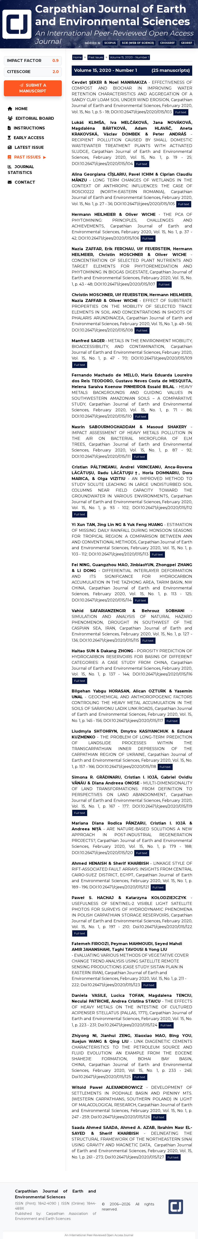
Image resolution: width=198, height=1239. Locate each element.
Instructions (29, 128)
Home (21, 108)
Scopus (110, 43)
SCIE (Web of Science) (138, 43)
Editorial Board (34, 118)
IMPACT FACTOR (24, 60)
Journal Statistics (21, 170)
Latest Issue (29, 147)
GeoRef (186, 43)
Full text (180, 112)
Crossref (167, 43)
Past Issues (27, 157)
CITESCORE (18, 71)
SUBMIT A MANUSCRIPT (32, 88)
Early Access (28, 137)
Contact (24, 182)
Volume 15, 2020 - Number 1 (129, 57)
